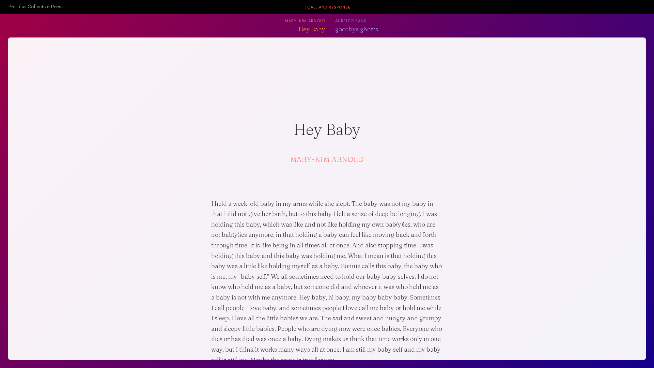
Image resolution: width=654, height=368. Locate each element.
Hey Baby (311, 29)
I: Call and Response (327, 7)
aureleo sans (351, 21)
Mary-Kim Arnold (305, 21)
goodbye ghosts (356, 29)
